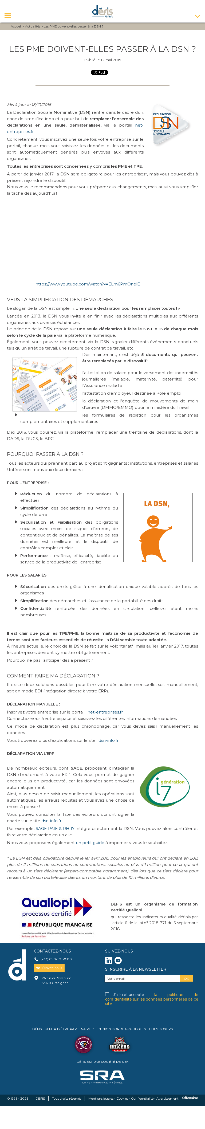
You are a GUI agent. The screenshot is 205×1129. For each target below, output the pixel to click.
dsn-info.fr (108, 740)
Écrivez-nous (52, 968)
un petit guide (90, 842)
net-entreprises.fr (105, 712)
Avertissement (167, 1098)
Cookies (122, 1098)
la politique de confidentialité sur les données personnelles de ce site (151, 999)
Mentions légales (100, 1098)
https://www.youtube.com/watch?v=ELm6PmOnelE (88, 284)
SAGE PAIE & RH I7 (55, 828)
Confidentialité (142, 1098)
